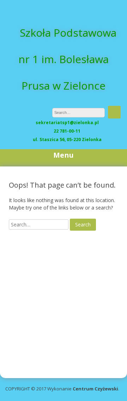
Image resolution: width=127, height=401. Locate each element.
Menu (63, 155)
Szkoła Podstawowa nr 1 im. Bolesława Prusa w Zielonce (67, 59)
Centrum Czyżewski (95, 388)
